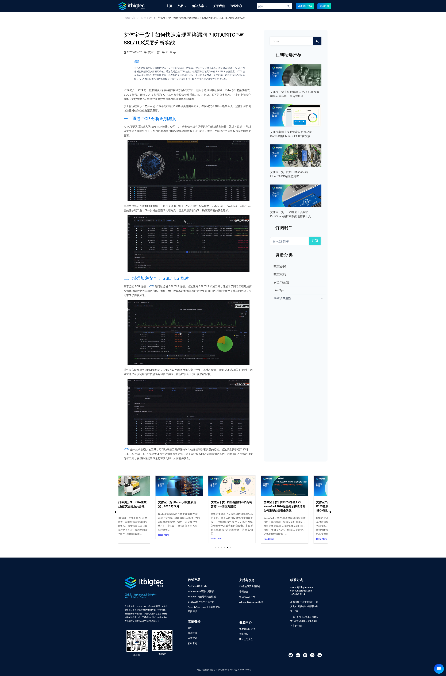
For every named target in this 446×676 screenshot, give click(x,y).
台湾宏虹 (192, 638)
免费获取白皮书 (247, 629)
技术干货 (146, 18)
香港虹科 (192, 633)
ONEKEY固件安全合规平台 (201, 602)
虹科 (190, 628)
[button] (305, 6)
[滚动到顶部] (441, 662)
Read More (128, 535)
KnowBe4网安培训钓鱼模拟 (202, 596)
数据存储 (280, 266)
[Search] (317, 41)
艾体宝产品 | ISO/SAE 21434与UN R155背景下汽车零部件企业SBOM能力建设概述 (302, 506)
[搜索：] (275, 6)
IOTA (151, 286)
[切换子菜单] (322, 298)
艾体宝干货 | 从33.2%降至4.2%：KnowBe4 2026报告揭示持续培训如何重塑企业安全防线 (249, 506)
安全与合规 (281, 282)
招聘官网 (192, 643)
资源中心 (130, 18)
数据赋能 (280, 274)
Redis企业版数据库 (197, 586)
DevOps (279, 290)
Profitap (171, 52)
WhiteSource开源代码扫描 (201, 591)
